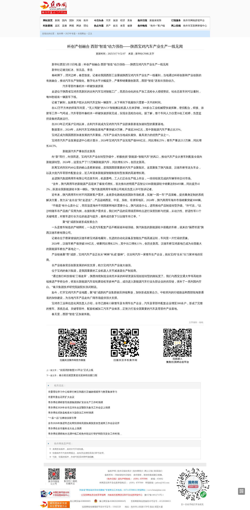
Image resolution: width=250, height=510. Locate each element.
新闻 (57, 20)
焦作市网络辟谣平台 (194, 20)
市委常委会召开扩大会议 (61, 397)
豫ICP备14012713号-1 (154, 495)
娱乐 (115, 25)
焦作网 (60, 33)
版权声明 (112, 471)
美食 (129, 20)
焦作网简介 (138, 471)
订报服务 (176, 20)
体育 (122, 25)
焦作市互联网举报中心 (195, 25)
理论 (86, 25)
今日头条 (99, 20)
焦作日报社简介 (124, 471)
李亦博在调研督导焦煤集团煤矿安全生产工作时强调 (75, 402)
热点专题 (99, 25)
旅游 (115, 20)
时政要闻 (48, 25)
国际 (71, 20)
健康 (129, 25)
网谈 (78, 25)
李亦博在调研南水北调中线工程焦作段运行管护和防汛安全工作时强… (85, 433)
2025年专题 (70, 33)
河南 (78, 20)
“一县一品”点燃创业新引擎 (62, 418)
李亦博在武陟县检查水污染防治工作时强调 (70, 412)
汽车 (108, 20)
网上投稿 (176, 25)
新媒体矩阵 (155, 20)
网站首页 (48, 20)
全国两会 (82, 33)
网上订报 (149, 471)
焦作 (86, 20)
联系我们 (158, 471)
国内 (64, 20)
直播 (64, 25)
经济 (122, 20)
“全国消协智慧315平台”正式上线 (76, 370)
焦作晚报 (142, 25)
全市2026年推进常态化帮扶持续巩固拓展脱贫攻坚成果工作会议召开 (84, 423)
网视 (71, 25)
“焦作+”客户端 (157, 25)
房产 (108, 25)
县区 (57, 25)
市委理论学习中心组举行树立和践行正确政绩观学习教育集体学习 (82, 392)
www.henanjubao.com (156, 490)
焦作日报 (142, 20)
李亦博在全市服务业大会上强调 (64, 428)
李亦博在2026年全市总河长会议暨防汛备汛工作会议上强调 (79, 407)
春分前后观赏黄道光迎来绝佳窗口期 (78, 375)
